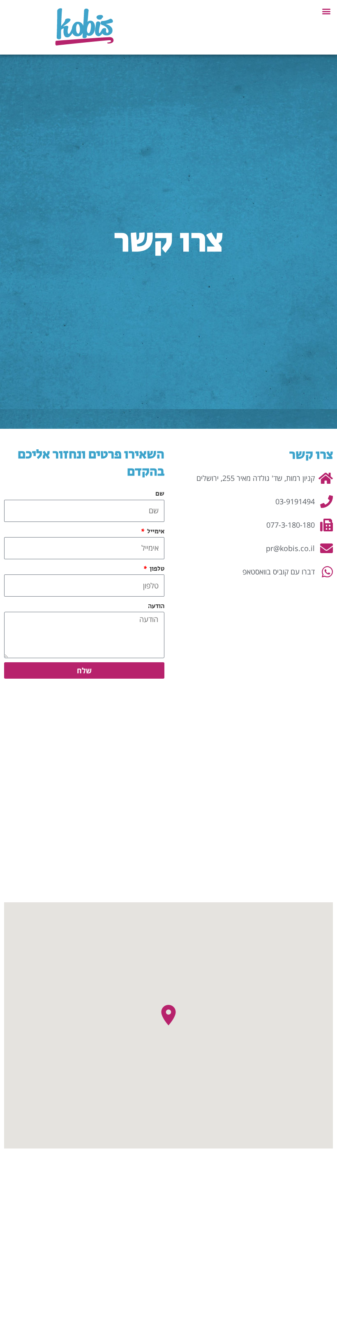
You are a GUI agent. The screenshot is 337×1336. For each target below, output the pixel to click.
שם (159, 494)
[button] (326, 11)
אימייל (155, 531)
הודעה (156, 606)
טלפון (156, 569)
